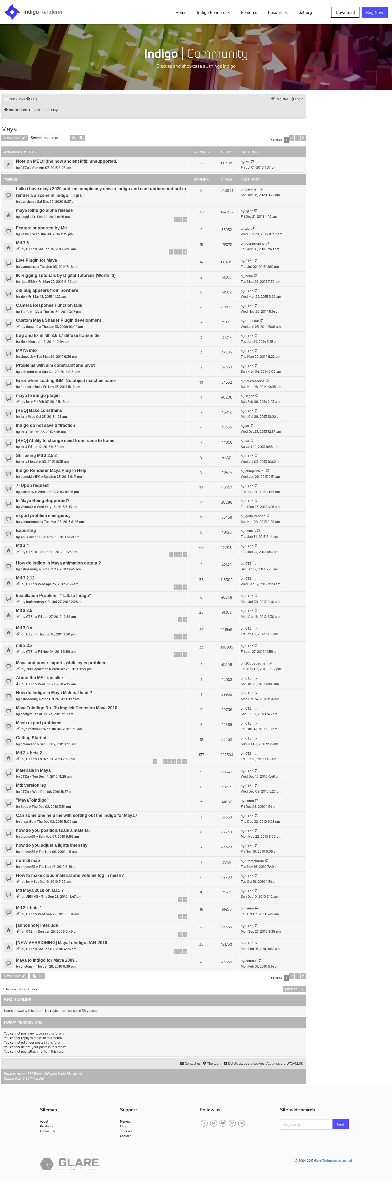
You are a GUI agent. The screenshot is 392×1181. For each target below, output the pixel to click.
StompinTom (254, 861)
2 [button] (292, 138)
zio (247, 162)
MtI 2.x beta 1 (29, 907)
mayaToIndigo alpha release (44, 210)
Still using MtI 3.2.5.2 (36, 455)
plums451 (28, 836)
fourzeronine (255, 243)
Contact (125, 1136)
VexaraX (27, 506)
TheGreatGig (30, 311)
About (44, 1121)
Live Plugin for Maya (36, 260)
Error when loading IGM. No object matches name (66, 380)
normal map (28, 860)
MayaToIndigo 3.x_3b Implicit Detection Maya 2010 (66, 708)
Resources (278, 12)
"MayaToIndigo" (32, 800)
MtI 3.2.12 (25, 578)
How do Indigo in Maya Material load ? (54, 692)
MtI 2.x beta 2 (29, 753)
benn (249, 276)
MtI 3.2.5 (24, 610)
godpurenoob (31, 521)
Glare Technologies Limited (333, 1160)
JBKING (32, 896)
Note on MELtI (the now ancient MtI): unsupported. (66, 161)
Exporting (26, 530)
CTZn (25, 167)
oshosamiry (29, 569)
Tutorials (126, 1131)
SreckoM (33, 729)
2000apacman (37, 669)
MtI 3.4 (22, 545)
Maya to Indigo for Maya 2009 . (46, 960)
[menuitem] (182, 12)
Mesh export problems (38, 723)
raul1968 (252, 321)
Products (46, 1126)
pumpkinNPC (30, 476)
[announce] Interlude (37, 925)
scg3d (249, 396)
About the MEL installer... (41, 677)
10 (184, 762)
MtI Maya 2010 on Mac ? (40, 890)
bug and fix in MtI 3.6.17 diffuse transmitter (58, 335)
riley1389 (28, 281)
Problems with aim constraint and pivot (55, 365)
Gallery (305, 12)
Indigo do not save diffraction (45, 425)
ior (28, 401)
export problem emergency (43, 515)
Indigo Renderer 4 (213, 12)
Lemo (249, 800)
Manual (125, 1121)
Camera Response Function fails (49, 305)
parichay (27, 201)
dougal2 (32, 326)
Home (180, 12)
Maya (9, 129)
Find (340, 1124)
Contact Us (47, 1131)
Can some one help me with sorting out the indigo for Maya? (76, 815)
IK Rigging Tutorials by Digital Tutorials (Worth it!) (65, 275)
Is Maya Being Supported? (43, 500)
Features (249, 12)
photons (27, 966)
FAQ (123, 1126)
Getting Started (31, 737)
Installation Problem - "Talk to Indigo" (53, 595)
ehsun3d (27, 821)
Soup (24, 806)
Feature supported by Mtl (41, 228)
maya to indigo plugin (38, 395)
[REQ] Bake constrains (39, 410)
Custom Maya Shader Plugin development (58, 320)
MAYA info (26, 350)
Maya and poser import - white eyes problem (60, 663)
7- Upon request (32, 485)
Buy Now (374, 12)
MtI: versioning (31, 785)
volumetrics (29, 371)
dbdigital (27, 714)
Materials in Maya (33, 770)
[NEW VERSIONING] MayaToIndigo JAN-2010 (61, 942)
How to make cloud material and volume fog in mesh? (70, 875)
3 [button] (297, 138)
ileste (25, 234)
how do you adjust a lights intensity (51, 845)
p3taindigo (28, 744)
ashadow (27, 492)
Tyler (249, 211)
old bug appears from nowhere (47, 290)
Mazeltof (39, 1078)
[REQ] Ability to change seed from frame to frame (65, 440)
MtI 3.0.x (24, 628)
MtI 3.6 (22, 243)
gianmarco (29, 266)
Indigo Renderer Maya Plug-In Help (51, 470)
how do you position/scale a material (53, 830)
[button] (303, 138)
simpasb (27, 356)
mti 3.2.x (24, 645)
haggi (25, 216)
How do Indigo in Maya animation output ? (58, 563)
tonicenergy (35, 601)
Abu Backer (29, 537)
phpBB (27, 1073)
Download (345, 12)
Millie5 (250, 531)
